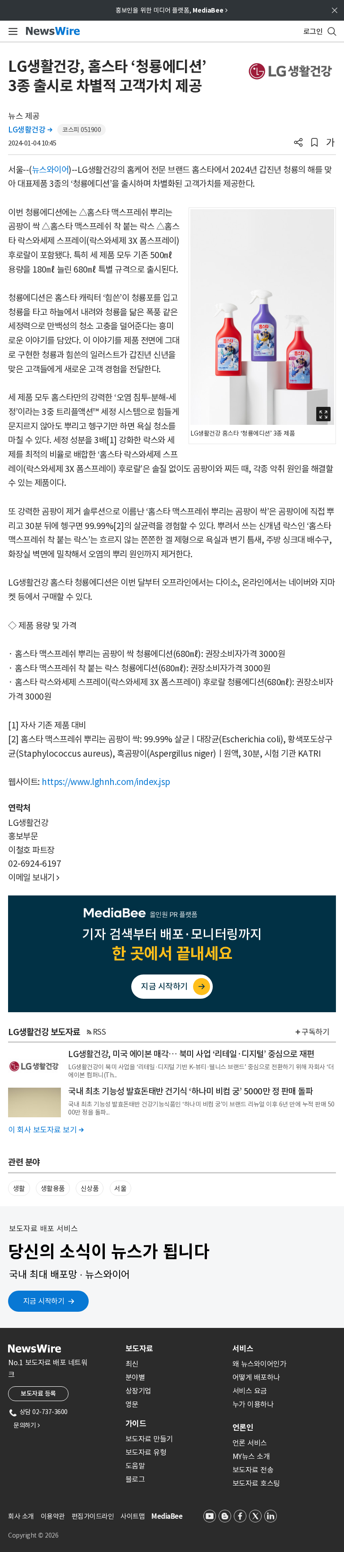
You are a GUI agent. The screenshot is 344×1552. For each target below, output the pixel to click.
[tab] (175, 1348)
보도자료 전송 (253, 1469)
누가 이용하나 (253, 1404)
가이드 (135, 1424)
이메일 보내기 (34, 877)
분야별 (135, 1377)
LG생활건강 (30, 130)
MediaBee (166, 1516)
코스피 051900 (81, 130)
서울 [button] (120, 1188)
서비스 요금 (249, 1390)
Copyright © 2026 (33, 1535)
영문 (131, 1404)
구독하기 (315, 1032)
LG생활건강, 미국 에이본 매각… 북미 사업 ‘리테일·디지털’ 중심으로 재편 (191, 1054)
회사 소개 (21, 1516)
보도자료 (139, 1349)
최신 (131, 1363)
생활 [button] (19, 1188)
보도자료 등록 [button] (38, 1393)
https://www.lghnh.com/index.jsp (106, 781)
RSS (99, 1032)
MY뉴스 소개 (251, 1456)
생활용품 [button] (53, 1188)
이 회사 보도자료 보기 (45, 1130)
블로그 (135, 1479)
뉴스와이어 (50, 169)
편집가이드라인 (93, 1516)
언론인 (242, 1428)
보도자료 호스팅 (256, 1483)
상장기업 (138, 1390)
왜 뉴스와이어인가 (259, 1363)
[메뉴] (11, 31)
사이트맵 (132, 1516)
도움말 (135, 1465)
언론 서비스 (249, 1442)
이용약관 (53, 1516)
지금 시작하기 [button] (43, 1300)
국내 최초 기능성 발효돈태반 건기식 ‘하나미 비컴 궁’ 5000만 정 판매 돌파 (190, 1091)
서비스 (242, 1349)
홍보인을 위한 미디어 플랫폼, (172, 10)
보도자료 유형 (146, 1452)
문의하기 (26, 1425)
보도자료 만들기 (149, 1438)
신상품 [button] (90, 1188)
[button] (298, 143)
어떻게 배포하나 (256, 1377)
